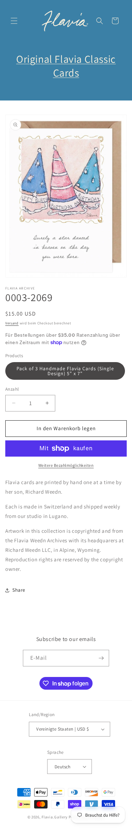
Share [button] (18, 590)
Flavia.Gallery (55, 816)
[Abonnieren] (101, 658)
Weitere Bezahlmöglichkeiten (66, 465)
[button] (14, 21)
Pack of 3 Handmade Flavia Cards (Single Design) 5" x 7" (65, 371)
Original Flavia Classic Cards (66, 66)
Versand (12, 323)
